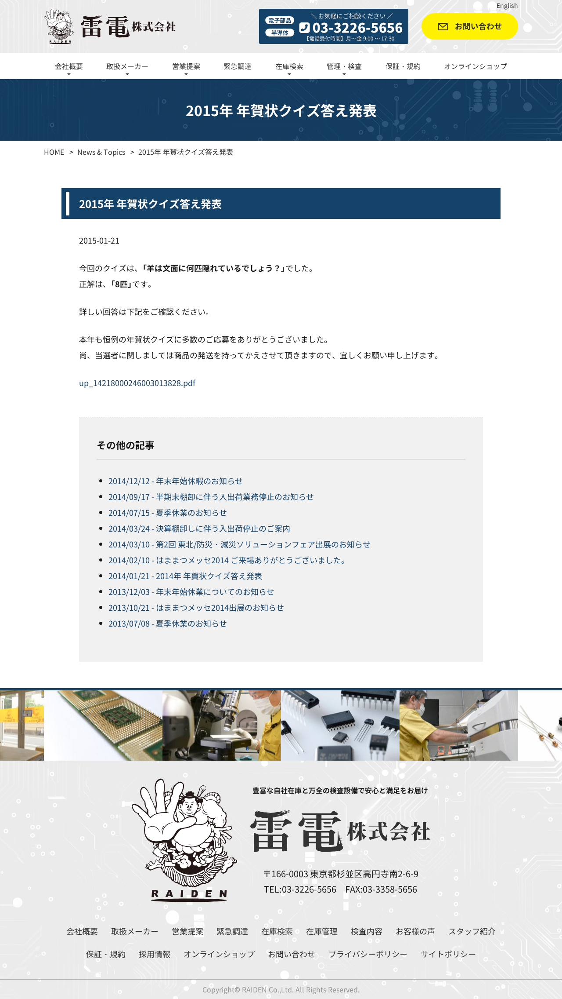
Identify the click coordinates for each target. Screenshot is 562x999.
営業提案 (187, 931)
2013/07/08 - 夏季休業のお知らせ (167, 623)
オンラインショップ (475, 66)
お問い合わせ (291, 953)
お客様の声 (415, 931)
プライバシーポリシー (367, 953)
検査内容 (366, 931)
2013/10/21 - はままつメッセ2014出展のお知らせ (196, 607)
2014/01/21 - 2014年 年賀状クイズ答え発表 (185, 575)
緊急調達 (237, 66)
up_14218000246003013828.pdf (137, 382)
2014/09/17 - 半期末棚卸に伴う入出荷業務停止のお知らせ (211, 496)
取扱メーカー (135, 931)
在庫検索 (277, 931)
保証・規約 (403, 66)
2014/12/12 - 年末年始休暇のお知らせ (175, 480)
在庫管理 (322, 931)
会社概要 (82, 931)
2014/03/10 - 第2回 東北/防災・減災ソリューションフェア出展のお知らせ (239, 544)
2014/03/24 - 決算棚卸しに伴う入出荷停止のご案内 (199, 528)
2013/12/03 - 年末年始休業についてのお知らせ (191, 591)
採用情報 (154, 953)
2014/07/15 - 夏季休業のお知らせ (167, 512)
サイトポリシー (448, 953)
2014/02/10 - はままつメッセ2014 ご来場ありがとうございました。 (228, 559)
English (507, 5)
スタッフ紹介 (472, 931)
